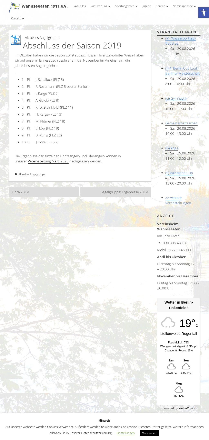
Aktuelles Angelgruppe (42, 37)
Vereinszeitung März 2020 (48, 161)
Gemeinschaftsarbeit (181, 123)
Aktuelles (80, 6)
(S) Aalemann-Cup (179, 172)
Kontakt (16, 18)
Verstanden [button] (149, 433)
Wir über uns (99, 6)
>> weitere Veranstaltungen (178, 200)
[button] (203, 12)
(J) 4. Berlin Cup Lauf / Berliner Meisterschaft (182, 71)
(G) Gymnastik (176, 98)
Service (160, 6)
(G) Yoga (171, 148)
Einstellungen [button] (126, 433)
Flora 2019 (20, 192)
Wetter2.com (187, 408)
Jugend (146, 6)
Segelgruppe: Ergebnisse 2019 (124, 192)
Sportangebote (124, 6)
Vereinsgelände (183, 6)
